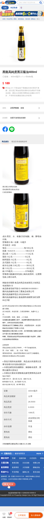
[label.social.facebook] (5, 129)
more (38, 453)
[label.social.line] (12, 129)
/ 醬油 (38, 19)
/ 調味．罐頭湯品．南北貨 (21, 19)
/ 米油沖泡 (9, 19)
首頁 (3, 19)
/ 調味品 (32, 19)
